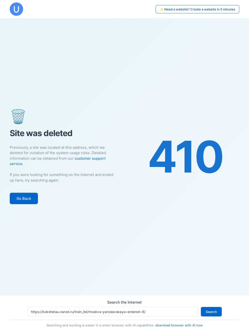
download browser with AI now (179, 325)
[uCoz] (16, 9)
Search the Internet (124, 302)
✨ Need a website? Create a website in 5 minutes (197, 9)
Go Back (24, 198)
